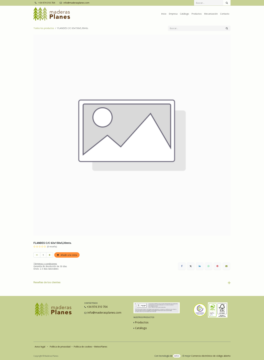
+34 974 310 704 (46, 3)
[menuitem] (164, 13)
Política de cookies (83, 346)
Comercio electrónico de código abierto (211, 355)
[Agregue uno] (49, 255)
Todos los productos (43, 28)
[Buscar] (227, 3)
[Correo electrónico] (226, 266)
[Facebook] (181, 266)
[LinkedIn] (199, 266)
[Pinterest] (217, 266)
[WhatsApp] (208, 266)
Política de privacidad (60, 346)
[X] (190, 266)
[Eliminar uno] (36, 255)
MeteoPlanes (100, 346)
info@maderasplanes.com (76, 3)
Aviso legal (40, 346)
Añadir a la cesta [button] (68, 254)
